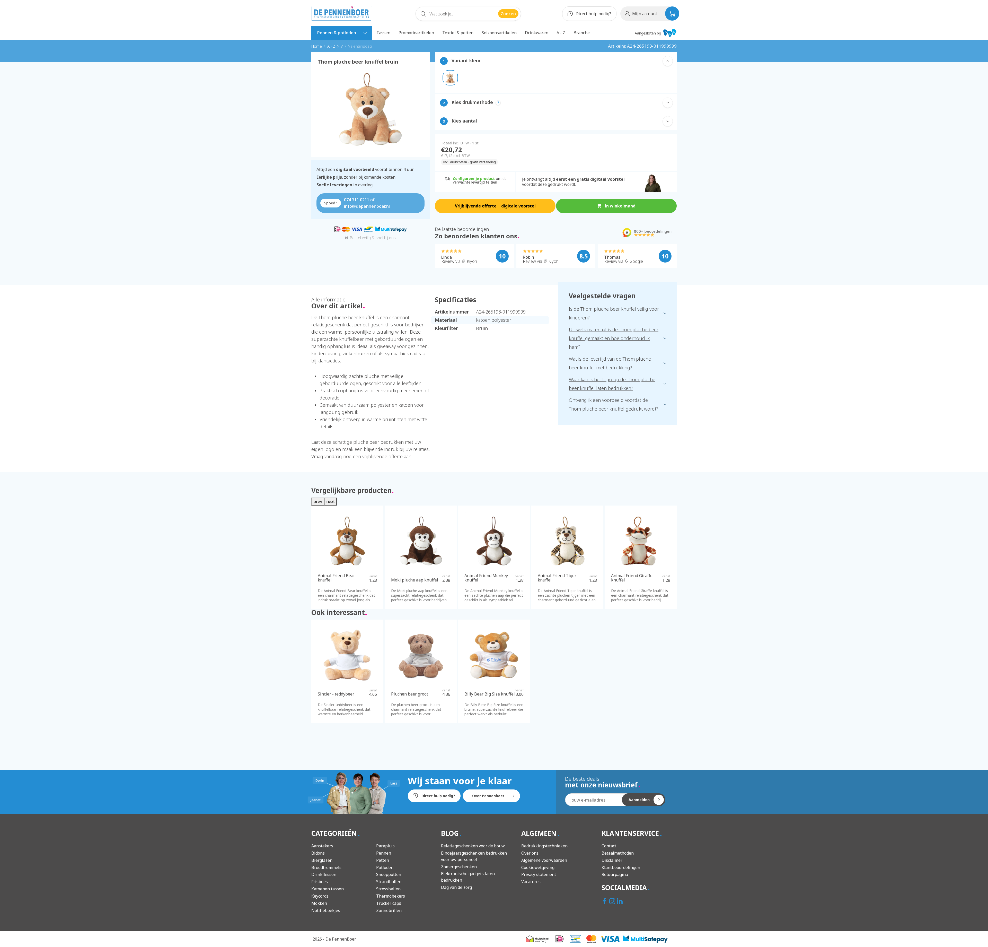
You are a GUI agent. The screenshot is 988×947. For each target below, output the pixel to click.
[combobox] (468, 14)
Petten (382, 860)
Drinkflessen (323, 874)
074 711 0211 (356, 200)
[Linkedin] (620, 902)
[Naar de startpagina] (341, 13)
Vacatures (531, 881)
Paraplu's (385, 846)
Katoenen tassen (327, 889)
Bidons (318, 853)
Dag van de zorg (456, 887)
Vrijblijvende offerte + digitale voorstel (495, 206)
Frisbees (319, 881)
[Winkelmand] (672, 13)
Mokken (319, 903)
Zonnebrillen (389, 910)
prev (317, 501)
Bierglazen (321, 860)
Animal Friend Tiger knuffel (557, 578)
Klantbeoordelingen (621, 867)
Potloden (384, 867)
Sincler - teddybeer (336, 694)
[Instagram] (612, 902)
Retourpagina (615, 874)
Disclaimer (612, 860)
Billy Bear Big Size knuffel (489, 694)
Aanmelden (639, 799)
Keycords (320, 896)
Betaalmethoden (618, 853)
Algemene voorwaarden (544, 860)
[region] (370, 107)
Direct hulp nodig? (593, 13)
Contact (609, 846)
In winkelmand (620, 206)
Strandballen (388, 881)
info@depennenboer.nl (367, 206)
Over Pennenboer (488, 795)
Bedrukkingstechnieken (544, 846)
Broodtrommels (326, 867)
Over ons (530, 853)
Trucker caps (388, 903)
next (330, 501)
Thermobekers (390, 896)
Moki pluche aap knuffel (414, 580)
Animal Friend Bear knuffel (336, 578)
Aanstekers (322, 846)
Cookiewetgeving (537, 867)
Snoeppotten (388, 874)
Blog (451, 833)
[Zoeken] (423, 15)
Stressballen (388, 889)
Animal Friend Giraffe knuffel (631, 578)
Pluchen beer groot (409, 694)
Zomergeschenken (459, 867)
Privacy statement (538, 874)
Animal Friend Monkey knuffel (486, 578)
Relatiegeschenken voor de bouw (473, 846)
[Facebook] (605, 902)
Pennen (383, 853)
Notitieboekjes (325, 910)
